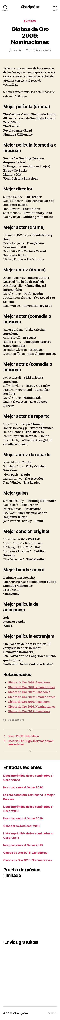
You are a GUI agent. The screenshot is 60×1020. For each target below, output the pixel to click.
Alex (20, 50)
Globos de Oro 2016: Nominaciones (31, 706)
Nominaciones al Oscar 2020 (23, 787)
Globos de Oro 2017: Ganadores (29, 692)
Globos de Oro (16, 719)
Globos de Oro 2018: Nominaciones (31, 687)
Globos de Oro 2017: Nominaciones (31, 697)
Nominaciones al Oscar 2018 (23, 845)
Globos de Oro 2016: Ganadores (29, 702)
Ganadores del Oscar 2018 (21, 826)
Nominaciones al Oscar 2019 (23, 818)
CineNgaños (30, 6)
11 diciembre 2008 (40, 50)
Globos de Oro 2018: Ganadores (29, 682)
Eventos (30, 21)
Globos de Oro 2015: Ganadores (29, 711)
